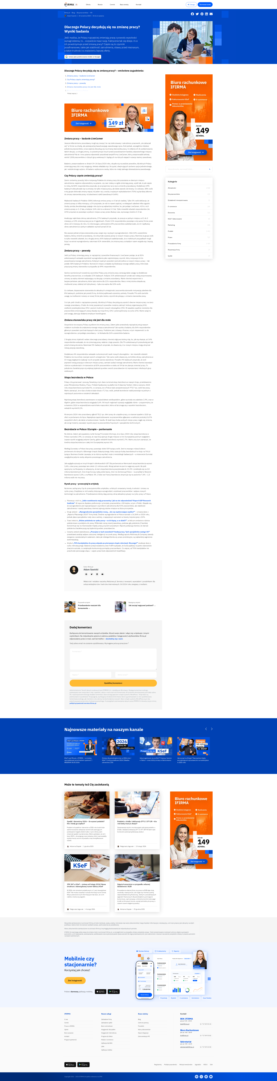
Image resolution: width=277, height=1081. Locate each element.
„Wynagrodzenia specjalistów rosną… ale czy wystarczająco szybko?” (106, 512)
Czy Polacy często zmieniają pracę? (81, 79)
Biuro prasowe (68, 1033)
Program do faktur (107, 1036)
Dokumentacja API (144, 1036)
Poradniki (141, 1026)
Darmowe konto (205, 5)
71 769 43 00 (206, 1047)
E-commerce (172, 206)
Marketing (171, 225)
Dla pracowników (174, 194)
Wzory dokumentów (144, 1029)
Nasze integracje (143, 1033)
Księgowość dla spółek (108, 1029)
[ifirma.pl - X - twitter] (201, 1076)
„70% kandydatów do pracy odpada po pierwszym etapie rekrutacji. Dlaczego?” (105, 543)
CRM (102, 1047)
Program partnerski (70, 1040)
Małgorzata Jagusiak (127, 846)
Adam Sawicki (71, 16)
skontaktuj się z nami (114, 639)
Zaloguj (192, 5)
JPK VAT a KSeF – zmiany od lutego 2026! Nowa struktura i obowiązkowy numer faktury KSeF (86, 885)
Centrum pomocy (143, 1023)
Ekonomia (171, 213)
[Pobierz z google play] (114, 991)
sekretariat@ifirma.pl (187, 1047)
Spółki (170, 256)
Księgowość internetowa (108, 1033)
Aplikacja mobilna (106, 1050)
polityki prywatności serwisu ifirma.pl (83, 703)
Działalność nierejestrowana (178, 200)
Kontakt (66, 1036)
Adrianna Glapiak (75, 846)
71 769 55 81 (206, 1035)
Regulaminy (158, 1064)
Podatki (170, 231)
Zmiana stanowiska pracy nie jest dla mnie (84, 87)
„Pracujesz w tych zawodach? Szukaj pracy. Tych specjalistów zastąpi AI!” (120, 532)
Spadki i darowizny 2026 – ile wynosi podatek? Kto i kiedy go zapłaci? (86, 822)
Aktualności (172, 188)
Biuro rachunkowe (107, 1026)
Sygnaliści (198, 1064)
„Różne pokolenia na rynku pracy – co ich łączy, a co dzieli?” (102, 520)
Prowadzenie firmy (174, 244)
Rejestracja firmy (174, 250)
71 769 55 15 (206, 1024)
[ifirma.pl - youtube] (211, 1076)
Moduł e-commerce (107, 1040)
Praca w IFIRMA (69, 1026)
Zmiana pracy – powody (76, 83)
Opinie (66, 1029)
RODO (205, 1064)
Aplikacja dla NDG (106, 1043)
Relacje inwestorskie (186, 1064)
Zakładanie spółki (106, 1023)
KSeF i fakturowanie (175, 219)
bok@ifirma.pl (184, 1024)
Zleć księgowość (75, 980)
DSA (211, 1064)
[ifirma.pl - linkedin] (206, 1076)
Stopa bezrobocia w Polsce (77, 90)
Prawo (170, 237)
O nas (66, 1019)
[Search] (209, 169)
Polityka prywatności (170, 1064)
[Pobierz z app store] (100, 991)
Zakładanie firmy (106, 1019)
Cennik (66, 1023)
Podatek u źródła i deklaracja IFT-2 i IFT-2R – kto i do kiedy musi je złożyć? (137, 822)
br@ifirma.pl (184, 1035)
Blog (139, 1019)
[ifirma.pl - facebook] (196, 1076)
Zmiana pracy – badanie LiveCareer (81, 76)
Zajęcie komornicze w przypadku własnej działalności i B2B (133, 885)
